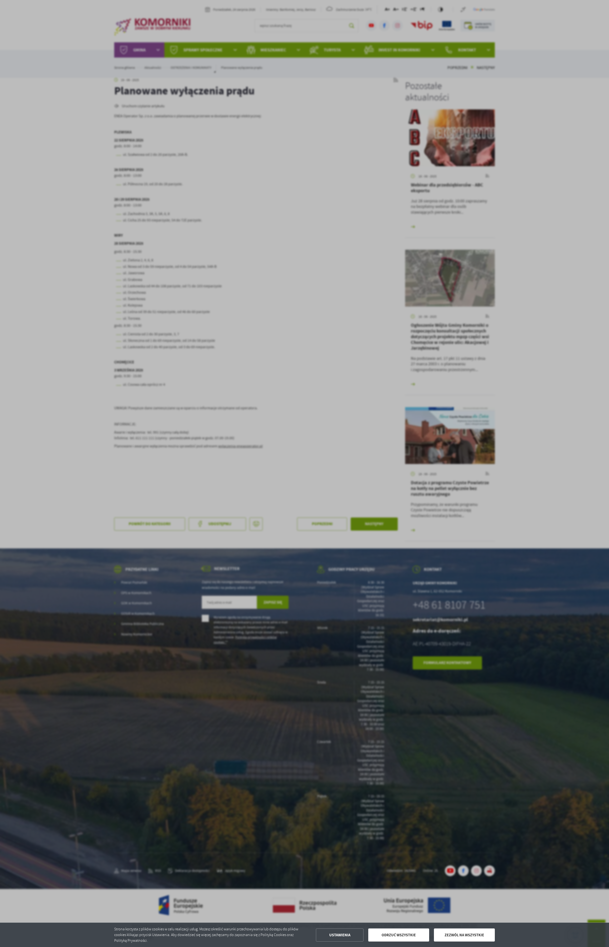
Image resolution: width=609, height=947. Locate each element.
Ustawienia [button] (339, 934)
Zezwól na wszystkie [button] (464, 934)
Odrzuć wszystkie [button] (399, 934)
